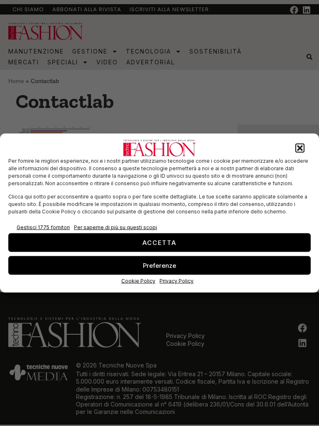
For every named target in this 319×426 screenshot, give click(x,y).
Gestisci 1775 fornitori (43, 227)
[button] (300, 148)
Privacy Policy (177, 281)
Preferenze (159, 265)
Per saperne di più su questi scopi (115, 227)
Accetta (159, 242)
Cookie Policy (138, 281)
